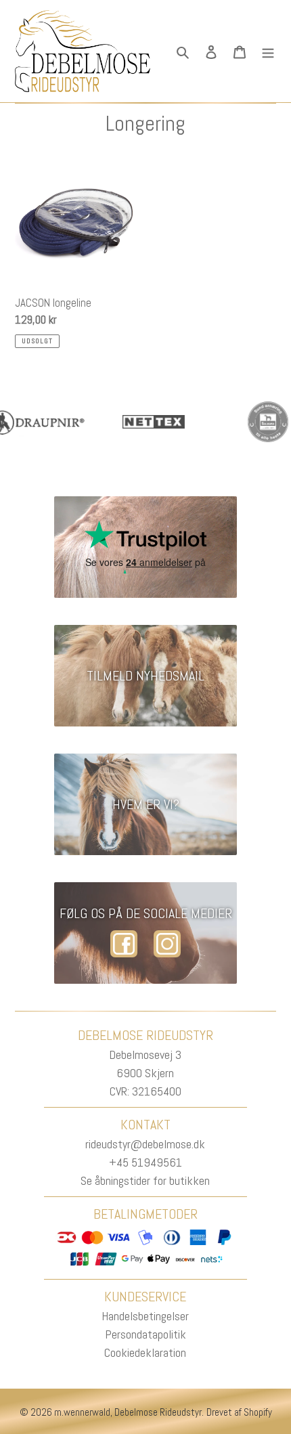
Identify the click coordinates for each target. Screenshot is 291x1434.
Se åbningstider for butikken (145, 1180)
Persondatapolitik (145, 1334)
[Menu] (268, 51)
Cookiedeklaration (145, 1352)
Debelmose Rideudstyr (158, 1412)
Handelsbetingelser (145, 1316)
